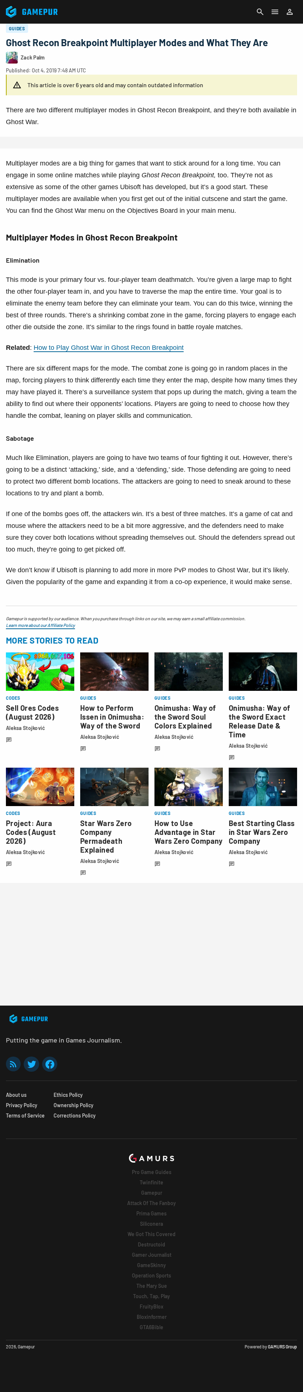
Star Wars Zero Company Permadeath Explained (106, 836)
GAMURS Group (282, 1346)
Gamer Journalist (151, 1255)
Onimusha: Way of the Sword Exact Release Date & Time (259, 721)
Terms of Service (25, 1115)
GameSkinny (151, 1265)
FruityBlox (151, 1306)
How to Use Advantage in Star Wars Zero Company (188, 832)
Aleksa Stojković (25, 728)
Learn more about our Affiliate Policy (40, 625)
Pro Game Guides (151, 1172)
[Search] (260, 11)
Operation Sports (151, 1275)
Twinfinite (151, 1182)
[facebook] (49, 1064)
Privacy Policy (21, 1105)
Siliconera (151, 1224)
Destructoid (151, 1244)
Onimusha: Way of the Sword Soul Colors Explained (185, 716)
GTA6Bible (151, 1327)
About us (16, 1095)
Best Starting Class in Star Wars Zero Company (262, 832)
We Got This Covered (151, 1234)
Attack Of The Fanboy (151, 1203)
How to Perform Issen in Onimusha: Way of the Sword (112, 716)
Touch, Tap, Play (151, 1296)
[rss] (13, 1064)
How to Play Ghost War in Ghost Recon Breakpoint (109, 347)
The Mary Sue (151, 1286)
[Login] (289, 11)
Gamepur (151, 1193)
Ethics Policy (68, 1095)
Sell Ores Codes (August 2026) (32, 712)
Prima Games (151, 1213)
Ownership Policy (73, 1105)
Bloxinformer (152, 1317)
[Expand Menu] (275, 11)
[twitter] (31, 1064)
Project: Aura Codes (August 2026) (31, 832)
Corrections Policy (75, 1115)
